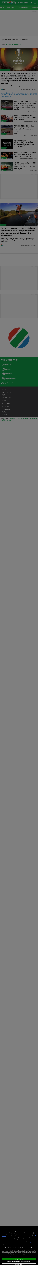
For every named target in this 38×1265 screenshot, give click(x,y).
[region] (19, 1245)
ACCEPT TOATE (19, 1259)
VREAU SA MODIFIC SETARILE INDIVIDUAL (18, 1261)
